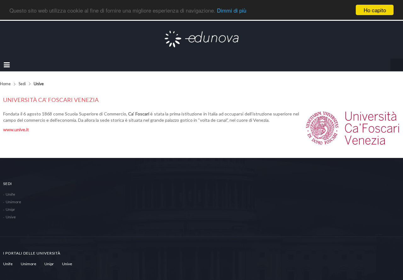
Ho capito (375, 10)
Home (5, 77)
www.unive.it (16, 123)
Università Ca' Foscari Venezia (51, 93)
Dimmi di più (231, 10)
